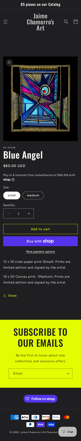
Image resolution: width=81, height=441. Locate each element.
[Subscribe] (67, 374)
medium (33, 195)
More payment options (40, 251)
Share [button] (12, 296)
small (12, 195)
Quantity (9, 205)
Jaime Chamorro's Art (33, 432)
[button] (5, 22)
